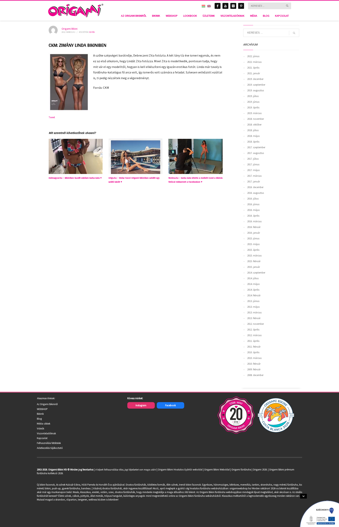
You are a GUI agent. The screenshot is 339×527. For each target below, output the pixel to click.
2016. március (254, 221)
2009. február (254, 369)
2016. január (253, 232)
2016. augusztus (255, 193)
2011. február (254, 346)
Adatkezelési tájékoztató (50, 448)
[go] (287, 5)
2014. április (253, 289)
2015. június (253, 238)
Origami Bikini (69, 28)
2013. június (253, 301)
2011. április (253, 341)
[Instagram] (233, 6)
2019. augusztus (255, 90)
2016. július (253, 198)
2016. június (253, 204)
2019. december (255, 79)
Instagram (141, 405)
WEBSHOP (42, 409)
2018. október (254, 124)
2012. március (254, 335)
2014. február (254, 295)
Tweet (52, 117)
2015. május (253, 244)
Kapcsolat (42, 438)
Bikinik (40, 413)
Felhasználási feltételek (49, 443)
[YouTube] (225, 6)
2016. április (253, 215)
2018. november (255, 119)
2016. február (254, 227)
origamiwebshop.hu (240, 488)
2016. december (255, 187)
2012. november (255, 324)
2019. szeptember (256, 84)
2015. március (254, 255)
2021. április (253, 67)
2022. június (253, 56)
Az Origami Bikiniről (47, 404)
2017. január (253, 181)
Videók (40, 428)
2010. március (254, 358)
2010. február (254, 363)
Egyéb (92, 32)
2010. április (253, 352)
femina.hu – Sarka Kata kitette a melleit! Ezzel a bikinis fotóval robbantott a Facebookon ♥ (195, 180)
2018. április (253, 141)
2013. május (253, 306)
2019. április (253, 107)
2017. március (254, 175)
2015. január (253, 267)
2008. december (255, 375)
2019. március (254, 113)
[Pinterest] (241, 6)
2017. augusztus (255, 153)
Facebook (170, 405)
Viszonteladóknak (46, 433)
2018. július (253, 130)
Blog (39, 418)
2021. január (253, 73)
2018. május (253, 136)
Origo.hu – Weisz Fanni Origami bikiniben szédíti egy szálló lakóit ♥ (134, 180)
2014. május (253, 284)
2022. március (254, 62)
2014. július (253, 278)
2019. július (253, 96)
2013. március (254, 312)
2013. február (254, 318)
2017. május (253, 170)
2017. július (253, 158)
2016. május (253, 210)
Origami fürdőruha (241, 469)
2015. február (254, 261)
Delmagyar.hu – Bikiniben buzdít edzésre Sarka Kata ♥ (75, 178)
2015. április (253, 250)
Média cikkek (43, 423)
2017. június (253, 164)
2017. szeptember (256, 147)
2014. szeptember (256, 272)
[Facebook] (218, 6)
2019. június (253, 101)
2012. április (253, 329)
